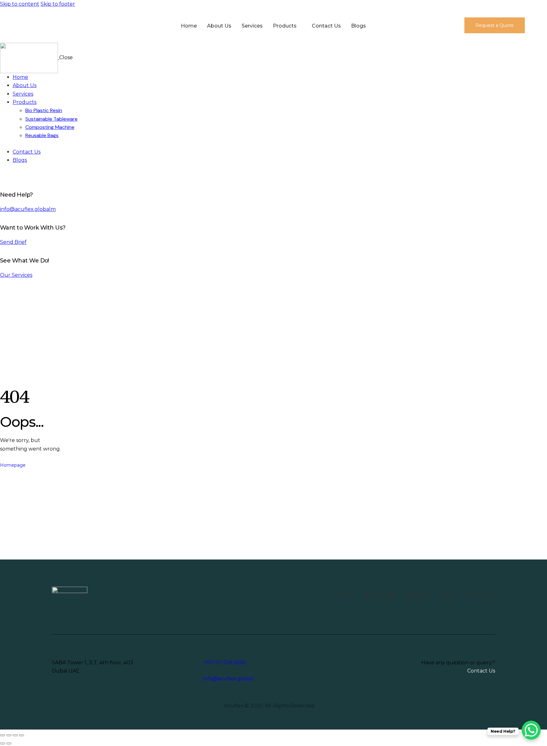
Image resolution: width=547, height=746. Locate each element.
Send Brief (13, 242)
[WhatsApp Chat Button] (531, 730)
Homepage (13, 465)
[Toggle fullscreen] (8, 735)
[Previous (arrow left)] (2, 743)
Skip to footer (58, 4)
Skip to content (19, 4)
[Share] (15, 735)
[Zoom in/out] (2, 735)
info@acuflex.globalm (28, 209)
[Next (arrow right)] (8, 743)
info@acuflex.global (228, 679)
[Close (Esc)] (21, 735)
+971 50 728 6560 (224, 663)
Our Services (16, 275)
